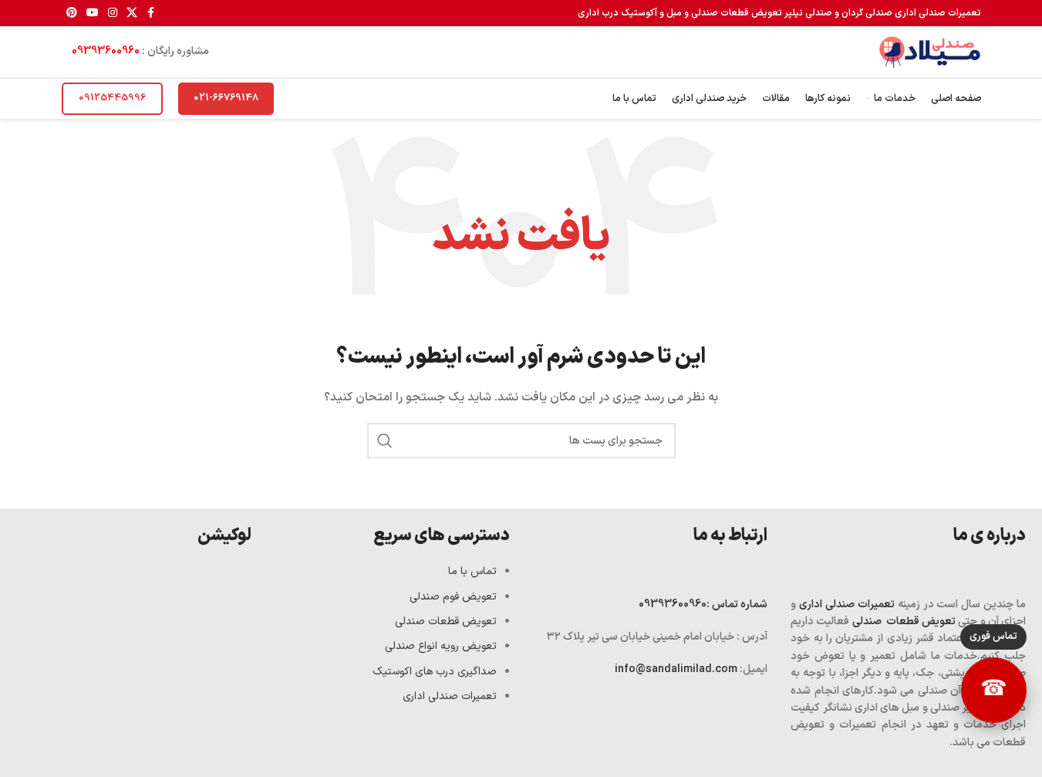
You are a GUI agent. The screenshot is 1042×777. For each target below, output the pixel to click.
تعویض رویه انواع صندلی (441, 646)
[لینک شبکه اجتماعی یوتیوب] (92, 13)
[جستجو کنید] (385, 440)
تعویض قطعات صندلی (904, 621)
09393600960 (106, 51)
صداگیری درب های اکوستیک (435, 672)
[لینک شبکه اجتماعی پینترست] (72, 13)
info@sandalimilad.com (677, 669)
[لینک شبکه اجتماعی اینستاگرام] (112, 13)
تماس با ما (472, 571)
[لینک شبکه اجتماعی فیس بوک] (151, 13)
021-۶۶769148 (226, 98)
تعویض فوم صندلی (453, 597)
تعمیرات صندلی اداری (847, 604)
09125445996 (112, 98)
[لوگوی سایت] (929, 51)
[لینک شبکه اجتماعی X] (132, 13)
